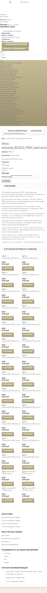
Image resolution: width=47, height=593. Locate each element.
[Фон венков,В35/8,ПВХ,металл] (12, 356)
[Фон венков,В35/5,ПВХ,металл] (32, 323)
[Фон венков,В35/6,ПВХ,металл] (12, 340)
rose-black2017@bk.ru (17, 581)
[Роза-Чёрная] (23, 6)
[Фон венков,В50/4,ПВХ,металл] (32, 389)
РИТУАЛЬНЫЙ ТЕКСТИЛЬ (9, 124)
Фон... (4, 262)
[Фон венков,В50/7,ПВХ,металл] (12, 423)
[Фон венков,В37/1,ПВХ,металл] (32, 307)
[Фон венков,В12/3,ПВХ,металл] (12, 439)
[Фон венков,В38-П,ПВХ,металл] (12, 489)
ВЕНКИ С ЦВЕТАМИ (7, 69)
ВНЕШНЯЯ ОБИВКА (7, 95)
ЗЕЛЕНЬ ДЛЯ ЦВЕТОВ (8, 106)
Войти (2, 52)
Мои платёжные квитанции (10, 538)
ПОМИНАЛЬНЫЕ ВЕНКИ (8, 71)
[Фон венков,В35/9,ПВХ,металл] (32, 356)
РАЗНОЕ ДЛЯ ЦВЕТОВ (8, 108)
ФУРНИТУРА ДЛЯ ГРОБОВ (9, 87)
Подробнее (5, 162)
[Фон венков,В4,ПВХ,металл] (32, 257)
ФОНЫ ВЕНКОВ (5, 65)
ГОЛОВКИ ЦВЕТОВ (7, 101)
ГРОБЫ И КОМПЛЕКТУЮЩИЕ (10, 77)
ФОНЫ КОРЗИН (5, 67)
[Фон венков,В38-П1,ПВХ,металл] (32, 489)
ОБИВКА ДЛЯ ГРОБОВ (8, 91)
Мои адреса (6, 541)
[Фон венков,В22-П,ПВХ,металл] (32, 472)
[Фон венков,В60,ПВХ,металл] (32, 456)
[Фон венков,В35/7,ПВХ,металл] (32, 340)
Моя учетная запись (12, 532)
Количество (6, 177)
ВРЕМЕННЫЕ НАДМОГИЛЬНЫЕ (11, 114)
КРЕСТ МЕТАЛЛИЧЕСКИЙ (9, 118)
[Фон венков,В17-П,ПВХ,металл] (12, 472)
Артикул (5, 152)
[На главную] (4, 131)
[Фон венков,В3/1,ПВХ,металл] (12, 257)
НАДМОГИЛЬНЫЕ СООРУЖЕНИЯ (12, 112)
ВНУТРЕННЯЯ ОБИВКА (8, 93)
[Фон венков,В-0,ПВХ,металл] (32, 273)
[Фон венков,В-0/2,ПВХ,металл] (32, 290)
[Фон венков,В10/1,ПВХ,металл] (12, 456)
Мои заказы (5, 535)
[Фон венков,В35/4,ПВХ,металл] (12, 323)
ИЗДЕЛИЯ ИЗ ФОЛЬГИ (8, 89)
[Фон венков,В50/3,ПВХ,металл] (12, 389)
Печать (4, 170)
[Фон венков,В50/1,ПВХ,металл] (12, 373)
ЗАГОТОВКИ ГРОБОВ (7, 79)
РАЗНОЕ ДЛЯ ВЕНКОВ (8, 75)
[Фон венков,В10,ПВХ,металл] (32, 439)
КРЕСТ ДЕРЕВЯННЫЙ (8, 116)
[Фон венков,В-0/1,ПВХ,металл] (12, 290)
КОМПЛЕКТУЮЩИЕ (7, 85)
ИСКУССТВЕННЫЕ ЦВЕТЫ (9, 97)
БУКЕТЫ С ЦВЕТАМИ (8, 99)
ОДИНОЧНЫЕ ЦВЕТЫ (8, 104)
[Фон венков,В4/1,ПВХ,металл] (12, 273)
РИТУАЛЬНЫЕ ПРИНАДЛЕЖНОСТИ (12, 122)
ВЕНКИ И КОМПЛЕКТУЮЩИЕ (10, 63)
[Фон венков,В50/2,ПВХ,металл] (32, 373)
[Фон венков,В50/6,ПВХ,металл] (32, 406)
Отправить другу (7, 168)
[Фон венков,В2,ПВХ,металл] (12, 307)
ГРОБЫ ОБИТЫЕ (6, 81)
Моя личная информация (10, 544)
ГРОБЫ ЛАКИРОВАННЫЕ (9, 83)
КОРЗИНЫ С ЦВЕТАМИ (8, 73)
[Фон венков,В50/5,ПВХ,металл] (12, 406)
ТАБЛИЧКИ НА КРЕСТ (8, 120)
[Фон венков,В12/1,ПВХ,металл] (32, 423)
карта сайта (4, 16)
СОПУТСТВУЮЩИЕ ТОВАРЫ (10, 110)
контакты (3, 14)
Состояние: (6, 155)
